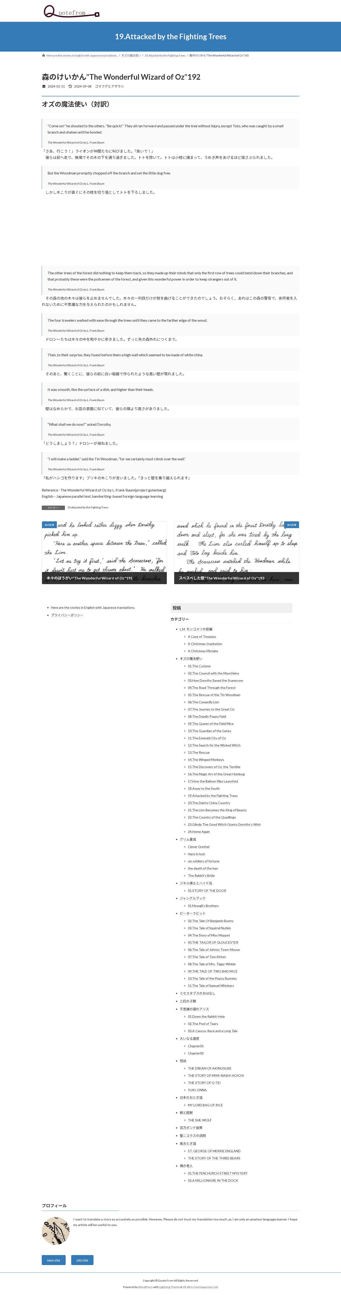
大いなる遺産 (189, 1038)
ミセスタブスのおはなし (198, 993)
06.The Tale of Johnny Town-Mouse (214, 950)
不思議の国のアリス (194, 1009)
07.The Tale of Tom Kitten (207, 957)
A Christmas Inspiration (205, 644)
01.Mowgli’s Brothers (203, 906)
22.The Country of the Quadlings (212, 817)
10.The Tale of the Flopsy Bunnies (212, 978)
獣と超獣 (186, 1113)
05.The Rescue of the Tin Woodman (214, 695)
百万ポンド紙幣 (191, 1128)
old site (82, 1260)
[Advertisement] (170, 233)
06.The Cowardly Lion (203, 702)
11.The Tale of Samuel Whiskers (211, 986)
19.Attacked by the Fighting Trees (87, 507)
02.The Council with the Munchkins (213, 673)
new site (53, 1260)
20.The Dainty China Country (209, 803)
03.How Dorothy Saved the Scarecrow (215, 680)
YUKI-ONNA (197, 1090)
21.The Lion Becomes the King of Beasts (217, 810)
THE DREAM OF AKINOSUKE (210, 1068)
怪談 (183, 1061)
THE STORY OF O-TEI (204, 1083)
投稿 (177, 607)
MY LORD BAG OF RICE (205, 1105)
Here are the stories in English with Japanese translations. (93, 607)
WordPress (145, 1287)
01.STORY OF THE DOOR (207, 891)
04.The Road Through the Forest (212, 688)
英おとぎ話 (188, 1143)
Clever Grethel (198, 847)
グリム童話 (188, 839)
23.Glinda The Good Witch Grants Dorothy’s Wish (224, 824)
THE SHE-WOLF (200, 1120)
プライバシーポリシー (67, 615)
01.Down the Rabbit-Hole (206, 1016)
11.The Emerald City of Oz (207, 738)
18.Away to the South (204, 788)
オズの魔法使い (191, 659)
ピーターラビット (193, 913)
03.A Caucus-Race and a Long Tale (213, 1031)
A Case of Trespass (202, 636)
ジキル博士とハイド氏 (196, 883)
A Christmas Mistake (203, 651)
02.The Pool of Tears (203, 1024)
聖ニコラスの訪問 (193, 1136)
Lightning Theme (169, 1287)
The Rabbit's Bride (201, 875)
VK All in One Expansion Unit (200, 1287)
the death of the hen (203, 868)
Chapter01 (196, 1046)
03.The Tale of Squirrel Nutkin (209, 928)
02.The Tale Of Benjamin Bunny (210, 921)
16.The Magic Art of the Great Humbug (216, 774)
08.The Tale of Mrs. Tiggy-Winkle (212, 964)
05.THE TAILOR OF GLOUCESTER (213, 942)
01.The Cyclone (199, 666)
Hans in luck (196, 854)
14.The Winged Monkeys (206, 760)
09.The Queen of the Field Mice (211, 724)
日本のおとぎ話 (191, 1097)
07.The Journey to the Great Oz (211, 709)
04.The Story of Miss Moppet (209, 935)
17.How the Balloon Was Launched (213, 781)
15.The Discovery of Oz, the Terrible (214, 767)
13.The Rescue (199, 752)
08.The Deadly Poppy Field (207, 716)
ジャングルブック (193, 898)
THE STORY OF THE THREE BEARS (214, 1158)
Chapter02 (196, 1053)
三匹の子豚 (188, 1001)
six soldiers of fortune (203, 861)
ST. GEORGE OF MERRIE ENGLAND (214, 1151)
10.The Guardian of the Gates (209, 731)
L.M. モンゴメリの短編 (196, 629)
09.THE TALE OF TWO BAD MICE (213, 971)
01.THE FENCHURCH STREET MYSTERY (218, 1173)
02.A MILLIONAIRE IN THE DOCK (213, 1180)
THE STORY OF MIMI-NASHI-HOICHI (216, 1075)
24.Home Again (199, 832)
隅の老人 (186, 1166)
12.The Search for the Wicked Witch (214, 745)
